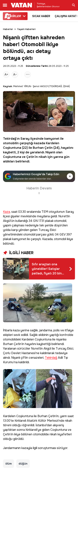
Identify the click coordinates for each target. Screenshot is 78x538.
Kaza (6, 211)
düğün (23, 464)
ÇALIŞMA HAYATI (66, 16)
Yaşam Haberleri (26, 29)
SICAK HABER (41, 16)
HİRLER (13, 16)
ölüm (8, 464)
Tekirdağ (9, 139)
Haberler (8, 29)
